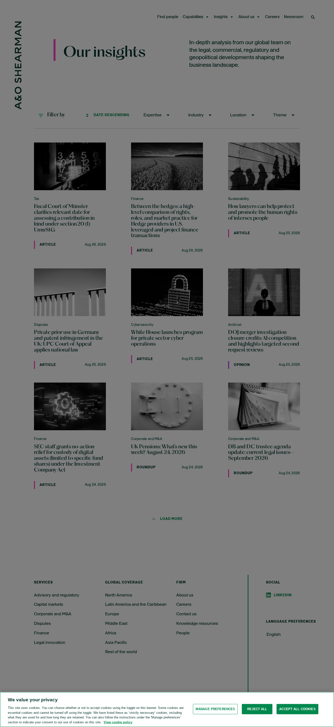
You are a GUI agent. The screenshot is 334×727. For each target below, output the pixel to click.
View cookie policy (118, 722)
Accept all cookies (297, 709)
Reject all (257, 709)
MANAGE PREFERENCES (215, 709)
